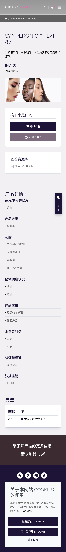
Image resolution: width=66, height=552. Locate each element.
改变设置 (33, 539)
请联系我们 (30, 454)
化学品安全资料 (23, 166)
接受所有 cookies (33, 521)
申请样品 (35, 126)
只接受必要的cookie (33, 531)
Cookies (26, 510)
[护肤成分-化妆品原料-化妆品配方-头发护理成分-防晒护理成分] (19, 7)
